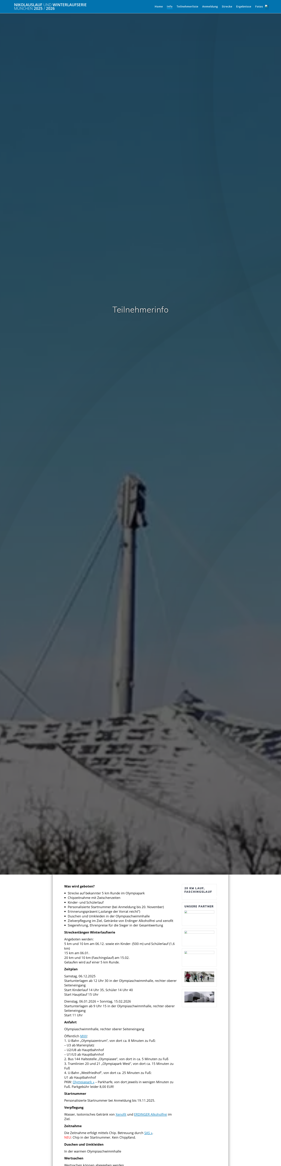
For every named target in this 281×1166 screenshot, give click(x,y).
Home (159, 6)
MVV (83, 1036)
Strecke (227, 6)
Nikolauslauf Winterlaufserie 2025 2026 (50, 6)
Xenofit (121, 1114)
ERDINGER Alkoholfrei (150, 1114)
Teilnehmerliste (187, 6)
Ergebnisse (243, 6)
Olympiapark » (83, 1082)
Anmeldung (210, 6)
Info (170, 6)
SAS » (148, 1133)
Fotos (259, 6)
